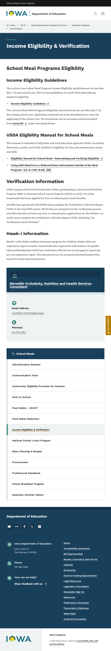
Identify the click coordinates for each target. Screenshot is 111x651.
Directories (70, 570)
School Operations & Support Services (48, 25)
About (67, 543)
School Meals (16, 29)
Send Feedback (58, 635)
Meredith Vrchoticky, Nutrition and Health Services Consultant (51, 285)
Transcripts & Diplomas (76, 608)
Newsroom (69, 597)
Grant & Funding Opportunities (80, 575)
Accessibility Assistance (77, 548)
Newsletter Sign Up (74, 592)
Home (12, 25)
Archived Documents (75, 619)
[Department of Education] (17, 13)
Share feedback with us (28, 583)
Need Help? (70, 613)
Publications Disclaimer (76, 602)
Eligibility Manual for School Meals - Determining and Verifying (55, 158)
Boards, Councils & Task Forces (80, 559)
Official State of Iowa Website (20, 3)
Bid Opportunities (73, 554)
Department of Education (49, 13)
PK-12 (23, 25)
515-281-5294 (21, 567)
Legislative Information (76, 586)
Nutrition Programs (81, 25)
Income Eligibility (28, 103)
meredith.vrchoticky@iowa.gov (28, 313)
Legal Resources (72, 581)
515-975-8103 (19, 332)
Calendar (68, 564)
